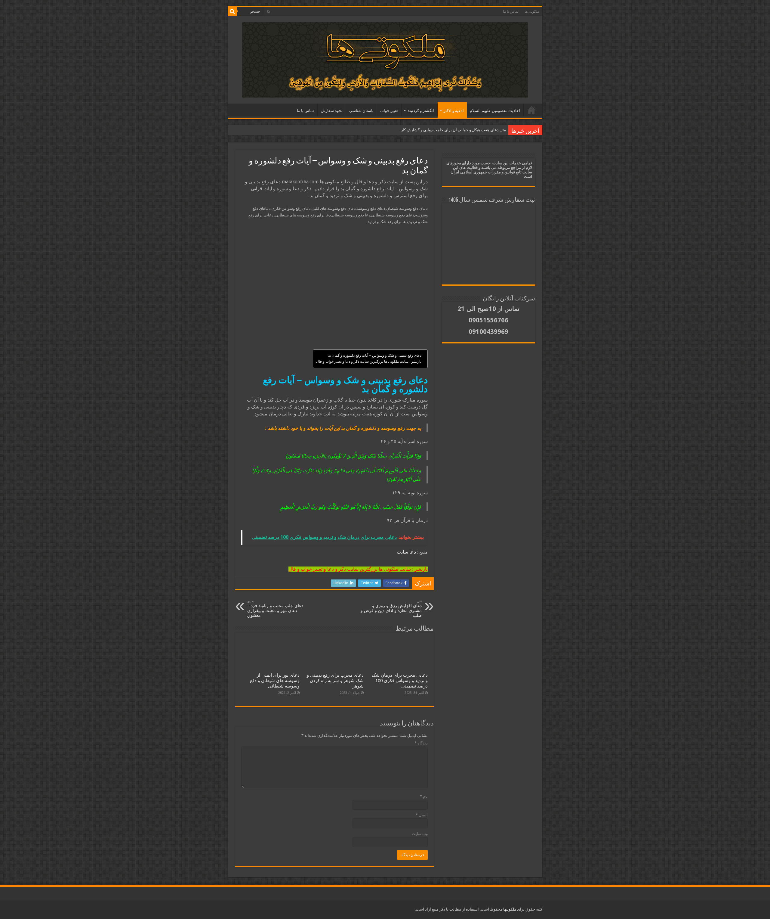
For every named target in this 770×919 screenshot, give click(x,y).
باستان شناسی (361, 110)
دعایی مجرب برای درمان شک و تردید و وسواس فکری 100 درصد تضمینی (400, 680)
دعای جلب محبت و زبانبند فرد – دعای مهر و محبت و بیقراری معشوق (275, 608)
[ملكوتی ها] (385, 58)
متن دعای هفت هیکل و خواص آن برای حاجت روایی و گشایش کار (453, 130)
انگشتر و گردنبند (421, 110)
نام (424, 796)
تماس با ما (511, 11)
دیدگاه (421, 743)
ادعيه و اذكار (454, 110)
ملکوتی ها (532, 11)
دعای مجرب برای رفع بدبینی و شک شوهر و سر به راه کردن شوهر (335, 680)
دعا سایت (406, 552)
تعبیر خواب (389, 110)
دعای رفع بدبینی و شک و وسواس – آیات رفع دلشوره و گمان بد (374, 355)
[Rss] (268, 11)
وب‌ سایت (420, 833)
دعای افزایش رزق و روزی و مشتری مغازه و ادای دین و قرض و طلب (391, 608)
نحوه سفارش (332, 110)
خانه (531, 110)
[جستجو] (232, 11)
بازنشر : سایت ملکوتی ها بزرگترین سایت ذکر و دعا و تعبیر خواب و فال (368, 361)
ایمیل (422, 815)
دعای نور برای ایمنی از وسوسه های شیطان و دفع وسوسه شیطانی (275, 680)
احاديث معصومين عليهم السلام (495, 110)
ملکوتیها (509, 909)
